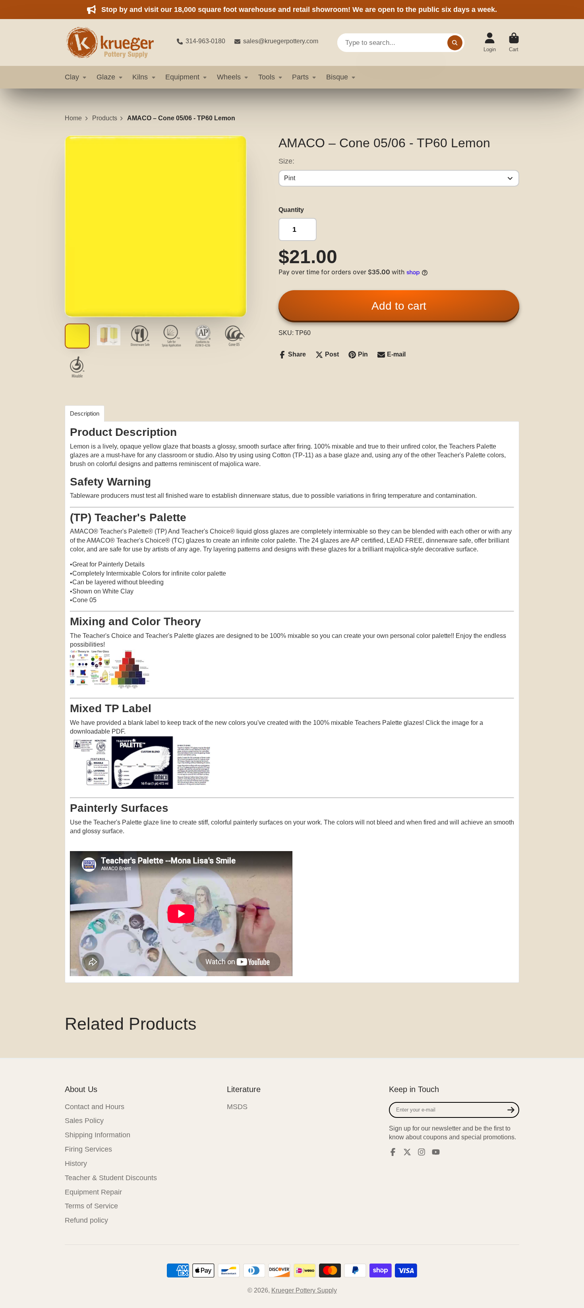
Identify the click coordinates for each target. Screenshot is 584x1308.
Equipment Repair (93, 1192)
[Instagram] (421, 1152)
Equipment (182, 77)
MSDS (237, 1107)
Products (104, 118)
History (76, 1163)
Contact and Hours (94, 1107)
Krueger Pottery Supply (304, 1290)
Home (73, 118)
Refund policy (86, 1220)
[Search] (454, 42)
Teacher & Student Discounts (111, 1178)
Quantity (291, 209)
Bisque (337, 77)
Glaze (106, 77)
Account (489, 42)
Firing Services (88, 1149)
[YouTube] (436, 1152)
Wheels (229, 77)
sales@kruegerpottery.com (280, 41)
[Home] (114, 42)
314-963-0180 (205, 41)
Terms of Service (91, 1206)
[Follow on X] (407, 1152)
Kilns (140, 77)
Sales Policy (84, 1121)
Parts (300, 77)
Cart (514, 42)
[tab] (84, 413)
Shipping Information (97, 1135)
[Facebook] (393, 1152)
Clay (72, 77)
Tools (266, 77)
